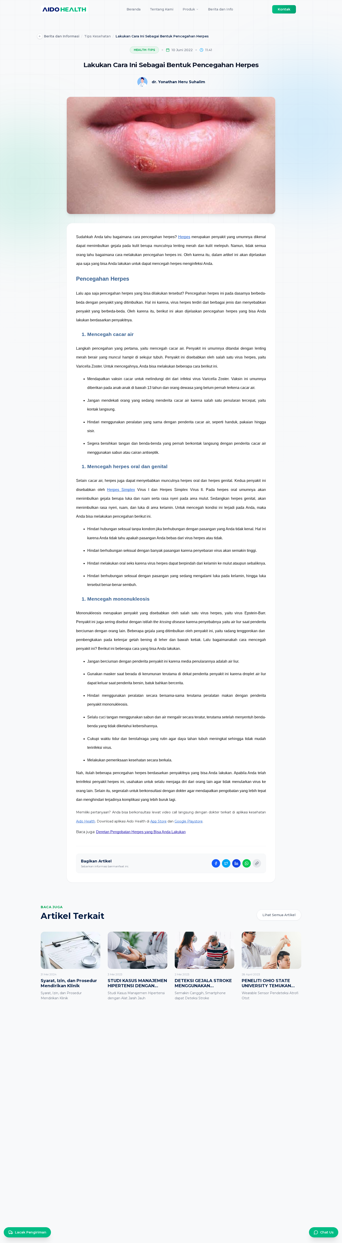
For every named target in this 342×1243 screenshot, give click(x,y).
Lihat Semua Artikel (278, 915)
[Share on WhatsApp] (246, 863)
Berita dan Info (220, 9)
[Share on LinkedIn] (236, 863)
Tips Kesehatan (97, 36)
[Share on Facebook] (216, 863)
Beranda (134, 9)
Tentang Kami (161, 9)
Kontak (284, 9)
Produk (189, 9)
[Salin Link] (257, 863)
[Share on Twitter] (226, 863)
